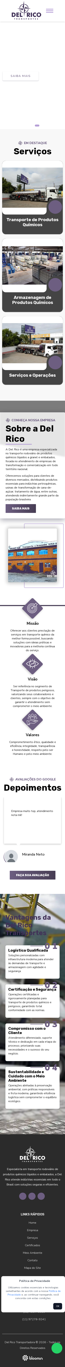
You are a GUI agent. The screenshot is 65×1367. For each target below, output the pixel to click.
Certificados (32, 1245)
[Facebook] (22, 1196)
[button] (28, 126)
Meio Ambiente (32, 1253)
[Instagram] (32, 1196)
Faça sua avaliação (32, 875)
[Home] (26, 11)
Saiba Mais (21, 83)
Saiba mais (21, 508)
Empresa (32, 1230)
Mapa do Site (32, 1268)
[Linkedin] (41, 1196)
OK (57, 1306)
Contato (32, 1260)
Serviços (32, 1238)
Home (32, 1223)
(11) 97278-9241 (33, 1319)
